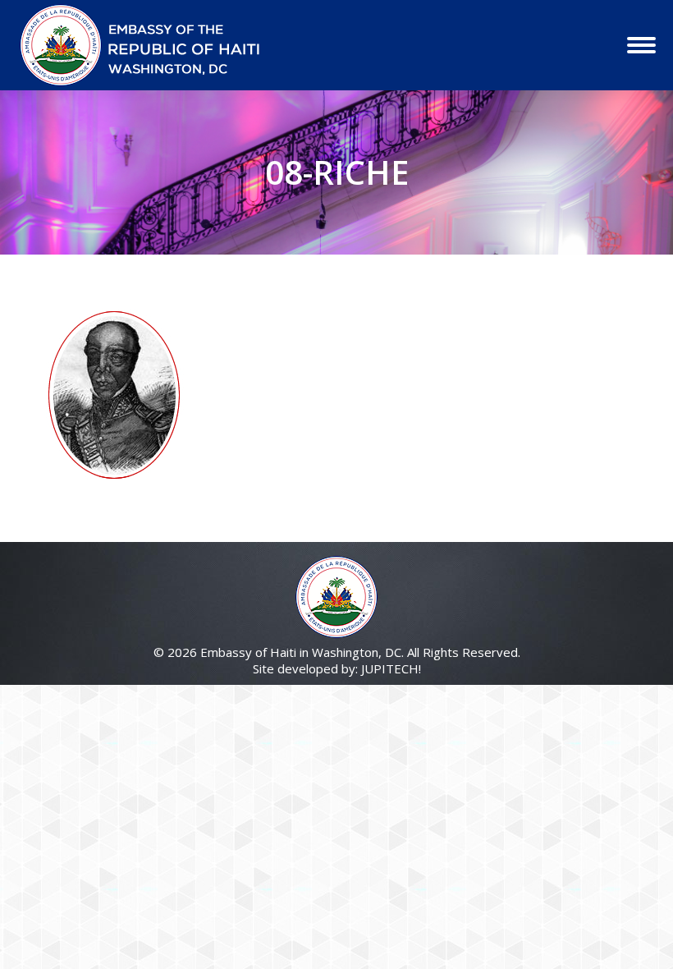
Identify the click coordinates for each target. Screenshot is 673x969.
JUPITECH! (391, 668)
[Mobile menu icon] (641, 45)
